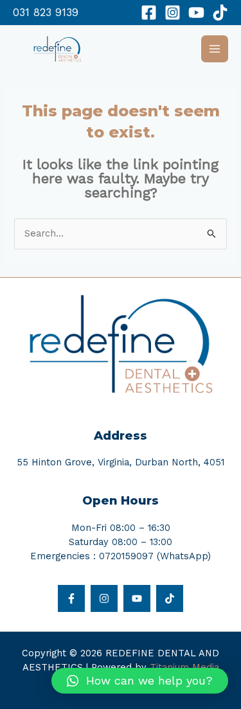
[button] (139, 681)
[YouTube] (196, 12)
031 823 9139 (45, 12)
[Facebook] (149, 12)
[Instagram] (173, 12)
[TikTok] (220, 12)
